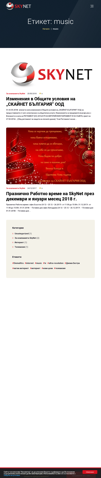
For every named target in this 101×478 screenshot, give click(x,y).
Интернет (19, 242)
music (39, 263)
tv (45, 263)
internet (30, 263)
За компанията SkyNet (15, 94)
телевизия (60, 268)
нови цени (48, 268)
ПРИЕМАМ (90, 472)
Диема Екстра (73, 263)
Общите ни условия (12, 475)
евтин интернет (21, 268)
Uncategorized (22, 233)
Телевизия (20, 247)
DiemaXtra (19, 263)
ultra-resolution (56, 263)
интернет (35, 268)
